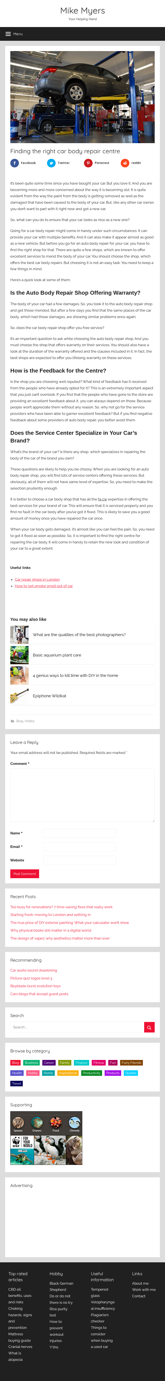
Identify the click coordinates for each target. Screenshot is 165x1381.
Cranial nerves (20, 1347)
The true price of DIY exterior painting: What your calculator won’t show (69, 922)
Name (16, 833)
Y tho (54, 1347)
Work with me (144, 1289)
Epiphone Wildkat (49, 695)
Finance (81, 1063)
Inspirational (68, 1073)
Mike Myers (82, 10)
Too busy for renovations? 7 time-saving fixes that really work (61, 907)
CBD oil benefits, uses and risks (19, 1295)
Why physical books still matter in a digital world (50, 930)
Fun (113, 1063)
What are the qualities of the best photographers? (79, 634)
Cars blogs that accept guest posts (39, 994)
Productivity (91, 1073)
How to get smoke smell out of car (44, 586)
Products (112, 1073)
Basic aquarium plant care (57, 655)
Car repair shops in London (37, 579)
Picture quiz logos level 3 (31, 978)
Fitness (98, 1063)
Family (65, 1063)
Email (16, 847)
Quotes (130, 1073)
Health (17, 1073)
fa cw (102, 499)
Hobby (30, 721)
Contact (138, 1296)
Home (48, 1073)
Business (31, 1063)
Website (17, 860)
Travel (16, 1083)
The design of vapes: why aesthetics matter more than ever (60, 938)
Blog (19, 721)
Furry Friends (131, 1063)
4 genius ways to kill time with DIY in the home (75, 675)
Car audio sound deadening (33, 970)
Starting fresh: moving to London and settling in (50, 915)
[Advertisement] (82, 1222)
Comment (19, 764)
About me (140, 1283)
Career (49, 1063)
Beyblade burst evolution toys (35, 986)
